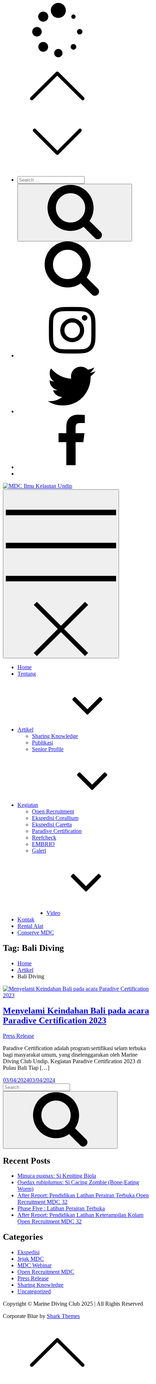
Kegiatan (27, 805)
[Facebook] (71, 467)
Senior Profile (47, 749)
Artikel (25, 729)
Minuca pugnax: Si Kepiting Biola (56, 1176)
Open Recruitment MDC (45, 1272)
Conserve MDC (35, 932)
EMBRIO (43, 844)
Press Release (18, 1036)
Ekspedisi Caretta (52, 824)
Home (24, 667)
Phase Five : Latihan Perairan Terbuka (61, 1208)
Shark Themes (63, 1316)
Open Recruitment (53, 811)
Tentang (26, 674)
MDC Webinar (34, 1265)
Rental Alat (30, 926)
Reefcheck (44, 837)
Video (53, 913)
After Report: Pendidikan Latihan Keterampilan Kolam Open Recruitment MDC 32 (80, 1218)
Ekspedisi (28, 1252)
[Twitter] (71, 411)
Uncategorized (34, 1291)
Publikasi (42, 742)
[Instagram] (71, 355)
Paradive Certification (57, 831)
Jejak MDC (30, 1259)
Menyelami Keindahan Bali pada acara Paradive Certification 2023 (76, 1015)
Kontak (25, 919)
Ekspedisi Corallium (55, 818)
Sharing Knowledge (55, 736)
